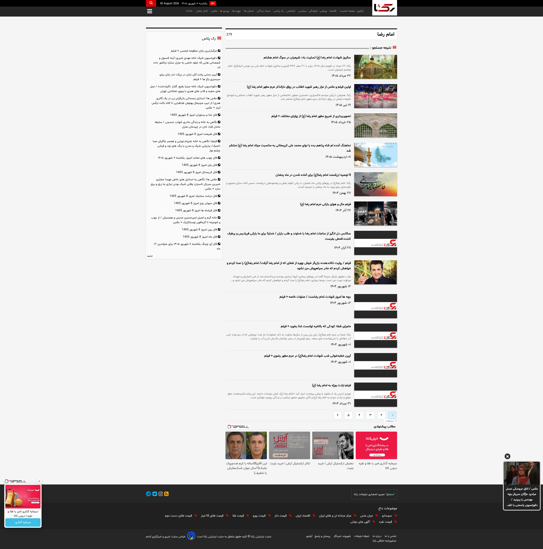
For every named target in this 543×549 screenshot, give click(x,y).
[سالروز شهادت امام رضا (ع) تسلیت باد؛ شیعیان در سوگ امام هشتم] (375, 67)
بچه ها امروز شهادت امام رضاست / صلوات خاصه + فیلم (315, 297)
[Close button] (39, 481)
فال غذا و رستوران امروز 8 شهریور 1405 (193, 115)
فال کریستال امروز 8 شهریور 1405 (196, 172)
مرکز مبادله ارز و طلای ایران (335, 516)
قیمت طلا (238, 516)
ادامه (150, 256)
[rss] (166, 494)
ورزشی (323, 11)
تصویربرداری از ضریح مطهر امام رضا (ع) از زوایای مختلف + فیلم (311, 116)
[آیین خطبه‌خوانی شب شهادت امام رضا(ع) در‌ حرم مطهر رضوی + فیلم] (375, 365)
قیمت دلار (280, 516)
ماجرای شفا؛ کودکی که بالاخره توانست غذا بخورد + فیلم (316, 326)
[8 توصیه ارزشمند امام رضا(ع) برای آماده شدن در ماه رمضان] (375, 184)
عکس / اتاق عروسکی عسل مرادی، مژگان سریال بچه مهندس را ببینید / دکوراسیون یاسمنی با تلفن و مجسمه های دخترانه (522, 497)
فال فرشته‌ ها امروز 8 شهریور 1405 (196, 210)
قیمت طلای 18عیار (212, 516)
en (212, 3)
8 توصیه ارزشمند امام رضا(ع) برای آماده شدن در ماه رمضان (313, 175)
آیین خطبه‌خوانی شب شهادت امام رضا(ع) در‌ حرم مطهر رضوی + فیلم (307, 356)
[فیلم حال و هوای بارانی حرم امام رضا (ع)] (375, 213)
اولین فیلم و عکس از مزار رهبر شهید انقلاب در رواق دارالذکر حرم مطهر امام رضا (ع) (299, 87)
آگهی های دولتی (360, 522)
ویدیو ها (225, 11)
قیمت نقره (386, 522)
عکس (214, 11)
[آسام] (191, 537)
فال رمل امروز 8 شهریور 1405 (199, 165)
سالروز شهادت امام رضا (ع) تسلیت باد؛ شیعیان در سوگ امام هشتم (307, 57)
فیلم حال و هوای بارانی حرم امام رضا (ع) (325, 204)
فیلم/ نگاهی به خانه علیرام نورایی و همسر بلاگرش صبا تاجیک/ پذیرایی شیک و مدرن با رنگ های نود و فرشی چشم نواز (186, 146)
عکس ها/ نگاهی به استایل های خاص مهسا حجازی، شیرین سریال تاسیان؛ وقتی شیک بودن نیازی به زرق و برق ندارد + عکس (185, 184)
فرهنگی (313, 11)
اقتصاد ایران (303, 516)
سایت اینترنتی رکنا (260, 537)
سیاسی (302, 11)
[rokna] (384, 7)
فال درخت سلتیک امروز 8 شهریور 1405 (193, 196)
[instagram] (160, 494)
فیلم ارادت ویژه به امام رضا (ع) (331, 385)
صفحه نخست (347, 11)
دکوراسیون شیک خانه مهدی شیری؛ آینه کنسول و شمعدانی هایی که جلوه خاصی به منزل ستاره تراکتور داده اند (186, 62)
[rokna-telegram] (148, 494)
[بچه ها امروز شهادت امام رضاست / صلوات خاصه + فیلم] (375, 306)
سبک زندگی (264, 11)
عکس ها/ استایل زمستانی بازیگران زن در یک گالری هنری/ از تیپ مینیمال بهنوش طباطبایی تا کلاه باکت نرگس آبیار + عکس (186, 103)
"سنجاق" (390, 494)
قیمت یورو (259, 516)
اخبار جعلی (202, 11)
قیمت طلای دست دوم (179, 516)
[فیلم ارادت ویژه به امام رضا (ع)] (375, 395)
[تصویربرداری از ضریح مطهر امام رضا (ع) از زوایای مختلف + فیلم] (375, 125)
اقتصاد (333, 11)
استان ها (249, 11)
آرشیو (360, 11)
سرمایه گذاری (23, 523)
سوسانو (387, 516)
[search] (151, 3)
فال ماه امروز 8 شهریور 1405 (200, 237)
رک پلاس (279, 11)
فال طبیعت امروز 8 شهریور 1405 (197, 134)
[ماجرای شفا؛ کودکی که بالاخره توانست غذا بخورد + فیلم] (375, 336)
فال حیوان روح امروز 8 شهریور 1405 (195, 203)
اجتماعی (291, 11)
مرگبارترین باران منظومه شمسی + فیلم (194, 51)
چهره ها (237, 11)
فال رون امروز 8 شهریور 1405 (199, 230)
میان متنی (367, 516)
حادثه (189, 11)
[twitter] (154, 494)
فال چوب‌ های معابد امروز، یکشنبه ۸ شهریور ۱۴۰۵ (187, 158)
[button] (149, 12)
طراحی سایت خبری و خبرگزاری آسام (165, 537)
